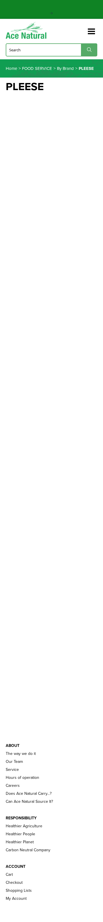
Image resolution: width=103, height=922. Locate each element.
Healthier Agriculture (24, 826)
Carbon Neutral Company (28, 850)
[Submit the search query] (89, 49)
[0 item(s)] (82, 28)
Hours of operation (22, 777)
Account (15, 866)
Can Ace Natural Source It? (29, 801)
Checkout (14, 882)
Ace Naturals (28, 30)
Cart (9, 874)
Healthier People (20, 834)
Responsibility (21, 818)
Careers (13, 785)
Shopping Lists (19, 890)
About (12, 745)
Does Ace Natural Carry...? (29, 793)
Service (12, 769)
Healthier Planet (20, 842)
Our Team (14, 761)
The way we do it (21, 753)
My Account (16, 898)
